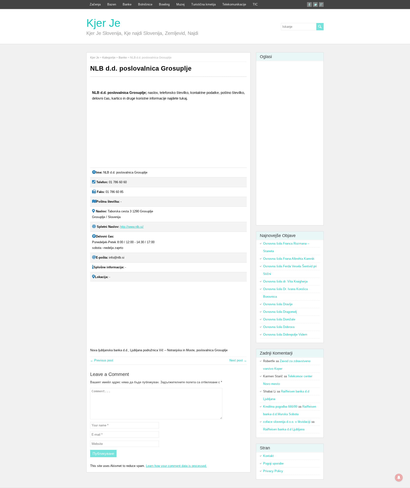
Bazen (111, 4)
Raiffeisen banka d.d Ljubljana (283, 429)
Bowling (164, 4)
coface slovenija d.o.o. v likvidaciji (286, 422)
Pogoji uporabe (273, 463)
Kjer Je (103, 23)
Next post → (238, 360)
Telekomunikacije (234, 4)
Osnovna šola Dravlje (278, 304)
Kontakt (268, 456)
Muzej (180, 4)
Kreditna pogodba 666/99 (280, 406)
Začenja (95, 4)
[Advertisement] (125, 136)
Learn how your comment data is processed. (176, 466)
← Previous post (101, 360)
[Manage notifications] (399, 477)
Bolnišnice (145, 4)
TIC (255, 4)
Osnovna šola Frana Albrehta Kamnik (288, 258)
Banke (127, 4)
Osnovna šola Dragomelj (280, 312)
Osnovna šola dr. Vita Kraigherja (285, 281)
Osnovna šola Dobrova (278, 327)
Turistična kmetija (203, 4)
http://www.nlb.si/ (132, 226)
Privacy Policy (273, 471)
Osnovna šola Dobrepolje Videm (285, 334)
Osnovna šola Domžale (279, 319)
